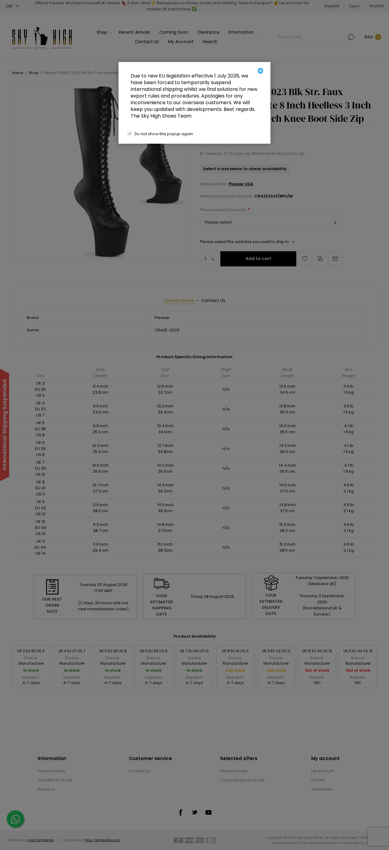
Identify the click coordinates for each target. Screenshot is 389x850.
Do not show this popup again (163, 134)
